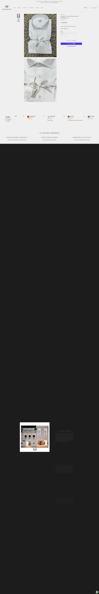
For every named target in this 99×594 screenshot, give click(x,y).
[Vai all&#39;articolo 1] (18, 16)
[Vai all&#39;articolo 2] (18, 20)
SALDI (42, 7)
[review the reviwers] (43, 116)
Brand (37, 7)
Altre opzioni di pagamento (71, 46)
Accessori (25, 7)
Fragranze (31, 7)
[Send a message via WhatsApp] (97, 592)
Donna (19, 7)
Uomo (14, 7)
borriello (63, 14)
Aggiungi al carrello (71, 40)
